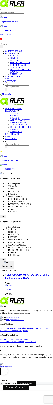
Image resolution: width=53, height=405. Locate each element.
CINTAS (14, 115)
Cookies (3, 341)
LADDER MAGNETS (20, 122)
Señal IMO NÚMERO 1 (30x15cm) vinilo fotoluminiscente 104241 (27, 276)
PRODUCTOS (11, 111)
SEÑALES (15, 113)
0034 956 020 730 (13, 317)
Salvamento (11, 328)
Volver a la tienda (26, 383)
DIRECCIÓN (14, 191)
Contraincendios (31, 328)
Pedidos (3, 339)
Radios (25, 330)
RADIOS (14, 129)
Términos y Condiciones (26, 341)
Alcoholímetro (16, 330)
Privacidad (11, 341)
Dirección (21, 328)
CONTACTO (11, 138)
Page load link (6, 366)
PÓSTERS (14, 118)
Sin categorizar (14, 184)
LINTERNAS (16, 132)
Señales (3, 328)
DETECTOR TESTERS (20, 127)
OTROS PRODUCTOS (20, 120)
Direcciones (12, 339)
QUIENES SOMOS (13, 109)
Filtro (3, 216)
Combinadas (44, 328)
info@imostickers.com (15, 319)
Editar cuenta (22, 339)
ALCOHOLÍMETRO (19, 125)
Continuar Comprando (15, 387)
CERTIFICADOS (12, 134)
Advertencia (5, 330)
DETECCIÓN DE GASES (19, 204)
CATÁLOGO (11, 136)
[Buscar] (1, 15)
